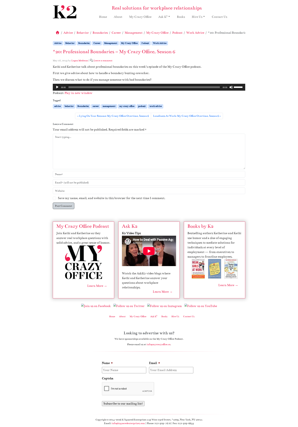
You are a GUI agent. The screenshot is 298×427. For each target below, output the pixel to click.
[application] (149, 87)
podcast (142, 106)
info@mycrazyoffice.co (158, 344)
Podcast (177, 33)
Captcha (107, 378)
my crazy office (126, 106)
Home (103, 17)
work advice (156, 106)
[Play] (57, 87)
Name (107, 363)
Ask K (162, 17)
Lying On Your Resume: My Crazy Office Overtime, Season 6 (114, 115)
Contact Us (219, 17)
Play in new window (78, 93)
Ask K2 (129, 226)
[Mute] (231, 87)
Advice (68, 33)
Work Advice (195, 33)
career (96, 106)
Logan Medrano (79, 60)
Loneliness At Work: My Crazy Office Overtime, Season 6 (186, 115)
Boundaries (100, 33)
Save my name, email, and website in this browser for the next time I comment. (111, 198)
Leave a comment (103, 60)
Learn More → (97, 286)
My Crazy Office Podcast (82, 226)
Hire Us (197, 17)
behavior (69, 106)
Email (154, 363)
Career (116, 33)
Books (181, 17)
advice (57, 106)
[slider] (239, 87)
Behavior (83, 33)
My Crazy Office (140, 17)
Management (133, 33)
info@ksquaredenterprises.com (128, 423)
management (109, 106)
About (118, 17)
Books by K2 (200, 226)
